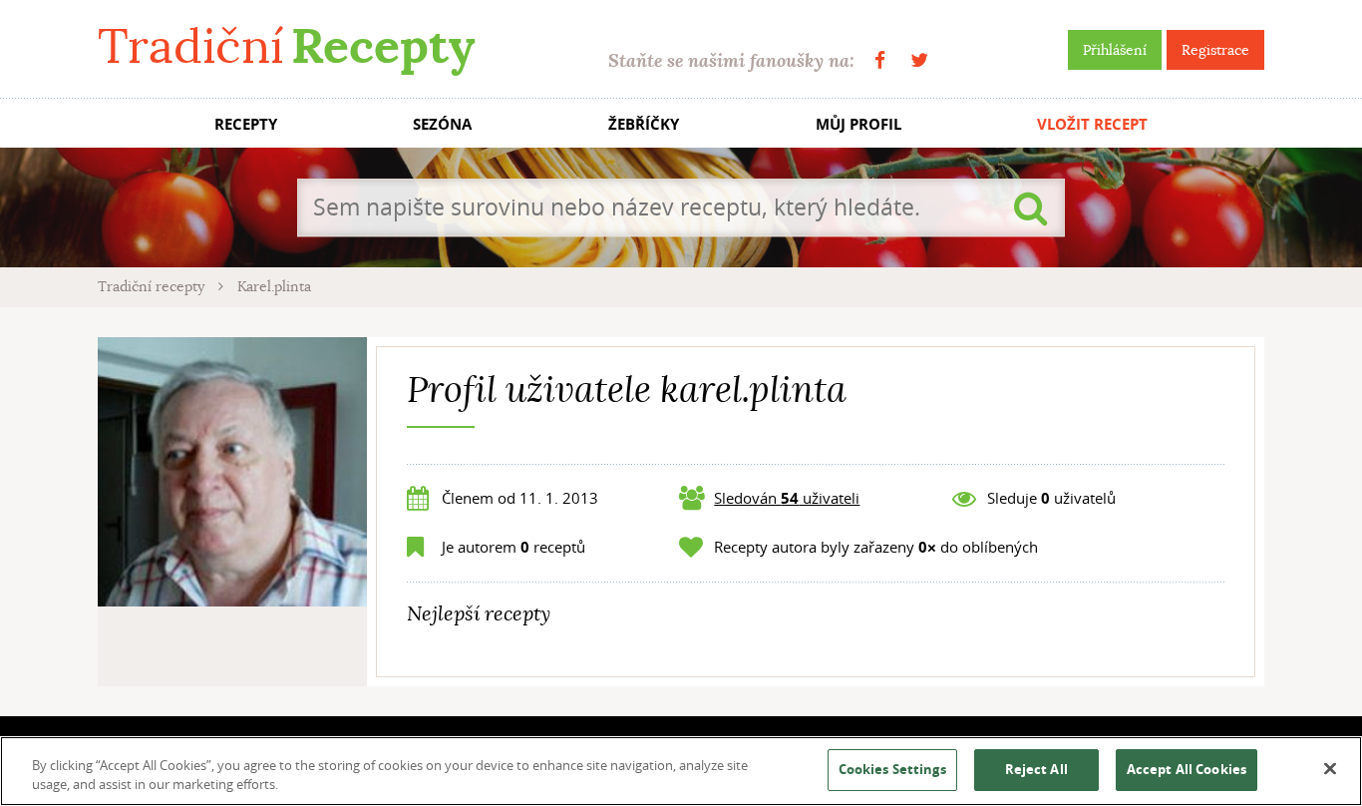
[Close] (1330, 769)
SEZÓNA (442, 124)
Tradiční (286, 46)
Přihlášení (1115, 50)
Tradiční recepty (153, 286)
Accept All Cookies (1186, 769)
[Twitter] (919, 60)
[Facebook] (879, 60)
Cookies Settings (892, 769)
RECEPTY (245, 124)
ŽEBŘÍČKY (643, 124)
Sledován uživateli (786, 498)
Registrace (1215, 50)
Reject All (1036, 769)
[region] (681, 771)
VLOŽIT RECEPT (1092, 124)
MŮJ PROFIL (858, 124)
